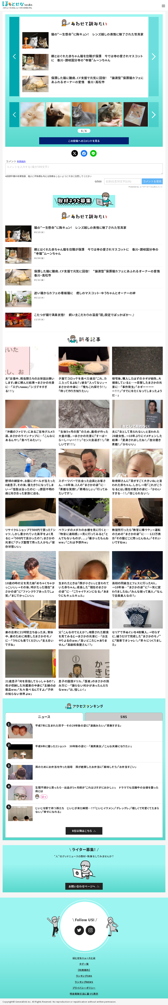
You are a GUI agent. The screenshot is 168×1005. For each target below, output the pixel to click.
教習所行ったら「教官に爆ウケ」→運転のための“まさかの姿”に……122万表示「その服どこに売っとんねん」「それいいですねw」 (136, 536)
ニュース (44, 716)
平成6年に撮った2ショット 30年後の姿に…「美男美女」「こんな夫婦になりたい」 (83, 746)
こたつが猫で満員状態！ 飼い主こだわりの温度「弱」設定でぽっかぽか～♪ (84, 315)
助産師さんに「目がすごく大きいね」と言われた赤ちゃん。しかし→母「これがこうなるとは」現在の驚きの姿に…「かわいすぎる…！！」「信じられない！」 (137, 487)
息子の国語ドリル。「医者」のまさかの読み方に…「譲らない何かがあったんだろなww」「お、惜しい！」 (84, 685)
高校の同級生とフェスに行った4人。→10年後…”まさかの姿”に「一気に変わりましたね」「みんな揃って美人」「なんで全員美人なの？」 (137, 589)
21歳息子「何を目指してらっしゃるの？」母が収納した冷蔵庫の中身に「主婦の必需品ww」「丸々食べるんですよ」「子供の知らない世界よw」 (30, 687)
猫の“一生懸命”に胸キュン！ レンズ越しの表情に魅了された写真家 (97, 34)
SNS (123, 716)
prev (14, 56)
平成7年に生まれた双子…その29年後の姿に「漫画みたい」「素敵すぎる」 (78, 725)
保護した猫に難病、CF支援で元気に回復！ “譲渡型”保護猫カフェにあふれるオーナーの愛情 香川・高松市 (97, 80)
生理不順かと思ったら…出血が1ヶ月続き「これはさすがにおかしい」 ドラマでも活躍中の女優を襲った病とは (96, 789)
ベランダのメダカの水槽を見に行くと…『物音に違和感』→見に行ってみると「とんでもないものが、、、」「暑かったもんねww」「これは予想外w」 (84, 536)
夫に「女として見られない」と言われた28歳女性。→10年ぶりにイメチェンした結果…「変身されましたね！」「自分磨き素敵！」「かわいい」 (137, 437)
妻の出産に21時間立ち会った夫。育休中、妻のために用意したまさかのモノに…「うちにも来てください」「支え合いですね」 (29, 638)
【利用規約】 (84, 970)
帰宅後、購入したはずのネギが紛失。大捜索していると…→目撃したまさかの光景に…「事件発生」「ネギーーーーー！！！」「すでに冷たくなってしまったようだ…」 (137, 386)
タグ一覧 (84, 963)
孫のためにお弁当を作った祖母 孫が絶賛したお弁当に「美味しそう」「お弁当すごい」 (85, 767)
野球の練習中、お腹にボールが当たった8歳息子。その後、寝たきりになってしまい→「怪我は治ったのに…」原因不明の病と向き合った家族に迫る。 (30, 487)
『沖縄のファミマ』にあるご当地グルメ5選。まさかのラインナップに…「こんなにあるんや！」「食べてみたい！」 (30, 435)
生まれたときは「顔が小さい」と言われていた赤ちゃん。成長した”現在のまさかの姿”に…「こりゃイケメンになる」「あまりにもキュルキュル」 (84, 589)
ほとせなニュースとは (84, 958)
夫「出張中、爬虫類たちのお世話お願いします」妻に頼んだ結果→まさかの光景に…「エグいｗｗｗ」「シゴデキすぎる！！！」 (29, 384)
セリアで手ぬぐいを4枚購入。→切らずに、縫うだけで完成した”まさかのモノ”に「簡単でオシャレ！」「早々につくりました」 (137, 638)
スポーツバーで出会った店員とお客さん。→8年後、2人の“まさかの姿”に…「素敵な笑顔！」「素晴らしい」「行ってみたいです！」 (83, 487)
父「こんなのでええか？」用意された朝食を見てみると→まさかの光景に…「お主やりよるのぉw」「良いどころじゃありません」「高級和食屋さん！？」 (84, 638)
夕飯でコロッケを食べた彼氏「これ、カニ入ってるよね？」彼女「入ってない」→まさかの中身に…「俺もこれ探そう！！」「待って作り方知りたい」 (83, 384)
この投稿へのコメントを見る (84, 140)
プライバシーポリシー (84, 987)
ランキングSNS (84, 975)
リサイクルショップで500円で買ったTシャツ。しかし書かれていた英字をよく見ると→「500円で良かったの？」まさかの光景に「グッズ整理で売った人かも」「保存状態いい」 (30, 538)
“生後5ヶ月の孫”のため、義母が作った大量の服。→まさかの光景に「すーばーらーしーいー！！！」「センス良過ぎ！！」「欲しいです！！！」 (84, 437)
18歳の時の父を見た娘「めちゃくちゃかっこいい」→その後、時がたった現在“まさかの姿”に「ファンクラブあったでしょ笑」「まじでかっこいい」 (30, 589)
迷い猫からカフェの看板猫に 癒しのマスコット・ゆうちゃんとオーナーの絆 (85, 293)
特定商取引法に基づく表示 (84, 993)
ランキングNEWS (84, 982)
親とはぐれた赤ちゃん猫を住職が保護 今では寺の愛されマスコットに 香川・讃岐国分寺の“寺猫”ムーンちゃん (97, 58)
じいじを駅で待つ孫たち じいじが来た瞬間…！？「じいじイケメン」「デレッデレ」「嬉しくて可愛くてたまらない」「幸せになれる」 (97, 810)
